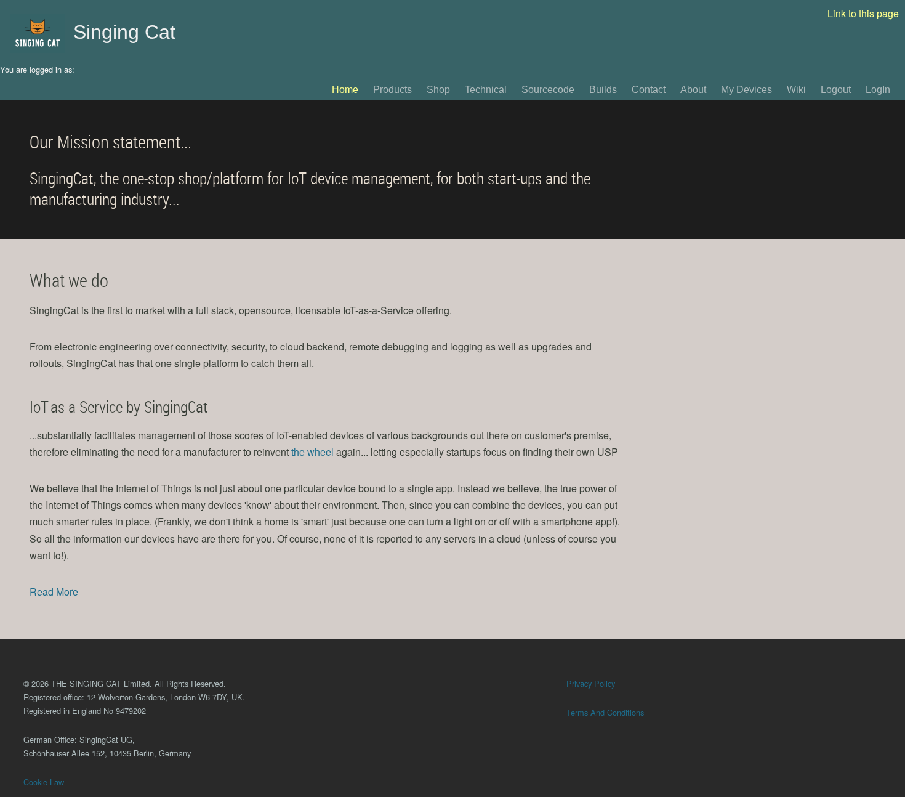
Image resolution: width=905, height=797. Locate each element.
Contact (649, 89)
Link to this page (863, 13)
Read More (54, 592)
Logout (836, 89)
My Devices (746, 89)
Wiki (796, 89)
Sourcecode (547, 89)
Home (345, 89)
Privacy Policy (590, 683)
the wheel (312, 452)
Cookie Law (43, 782)
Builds (603, 89)
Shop (438, 89)
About (693, 89)
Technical (486, 89)
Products (392, 89)
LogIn (878, 89)
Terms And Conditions (605, 712)
